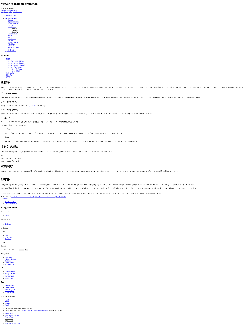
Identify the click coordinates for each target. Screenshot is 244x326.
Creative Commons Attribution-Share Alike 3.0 (35, 310)
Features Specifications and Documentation (13, 21)
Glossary (11, 49)
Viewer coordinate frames (9, 10)
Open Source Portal (10, 15)
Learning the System (11, 18)
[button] (1, 228)
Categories (4, 198)
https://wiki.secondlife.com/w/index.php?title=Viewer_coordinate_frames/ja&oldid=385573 (38, 197)
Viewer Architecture (12, 26)
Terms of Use (9, 317)
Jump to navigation (6, 12)
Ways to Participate (10, 51)
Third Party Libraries (11, 45)
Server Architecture (12, 38)
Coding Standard (13, 47)
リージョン (32, 106)
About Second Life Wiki (12, 315)
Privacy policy (9, 313)
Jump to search (17, 12)
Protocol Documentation (13, 41)
